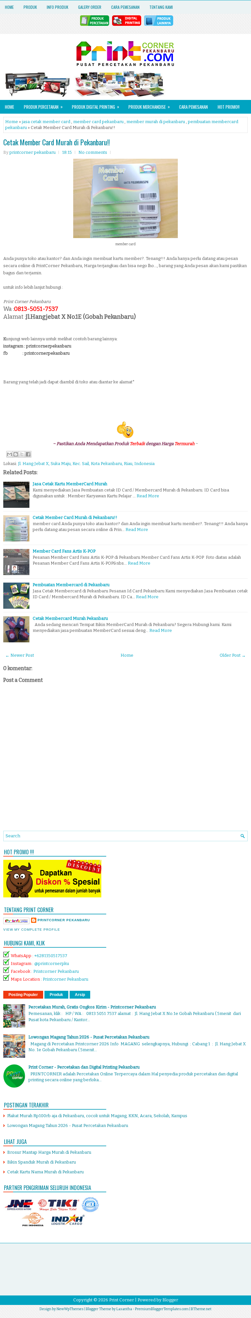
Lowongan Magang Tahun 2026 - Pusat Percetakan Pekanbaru (88, 1037)
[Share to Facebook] (28, 454)
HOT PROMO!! (229, 107)
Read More (148, 495)
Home (9, 7)
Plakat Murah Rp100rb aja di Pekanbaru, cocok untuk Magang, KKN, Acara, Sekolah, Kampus (97, 1115)
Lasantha (124, 1309)
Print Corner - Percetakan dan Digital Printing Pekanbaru (84, 1067)
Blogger (170, 1299)
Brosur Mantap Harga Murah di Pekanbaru (49, 1152)
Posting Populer (23, 994)
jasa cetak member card (46, 121)
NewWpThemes (70, 1309)
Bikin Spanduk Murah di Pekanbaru (41, 1162)
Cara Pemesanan (125, 7)
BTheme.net (201, 1309)
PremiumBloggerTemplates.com (162, 1309)
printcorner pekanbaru (64, 920)
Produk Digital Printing (95, 106)
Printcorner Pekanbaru (56, 971)
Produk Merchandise (149, 106)
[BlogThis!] (15, 454)
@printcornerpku (51, 963)
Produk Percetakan (43, 106)
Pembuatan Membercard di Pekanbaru (71, 584)
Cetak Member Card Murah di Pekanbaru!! (56, 142)
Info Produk (57, 7)
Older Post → (233, 655)
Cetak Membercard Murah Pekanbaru (70, 618)
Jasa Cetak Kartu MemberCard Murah (70, 483)
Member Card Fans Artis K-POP (64, 551)
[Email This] (9, 454)
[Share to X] (22, 454)
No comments (92, 152)
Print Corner (121, 1299)
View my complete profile (31, 929)
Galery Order (89, 7)
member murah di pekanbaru (155, 121)
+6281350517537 (50, 955)
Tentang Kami (161, 7)
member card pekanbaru (98, 121)
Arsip (80, 994)
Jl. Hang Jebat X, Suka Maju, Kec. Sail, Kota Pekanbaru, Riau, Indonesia (86, 463)
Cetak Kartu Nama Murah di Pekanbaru (45, 1171)
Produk (30, 7)
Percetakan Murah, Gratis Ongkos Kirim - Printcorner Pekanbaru (92, 1007)
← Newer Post (19, 655)
